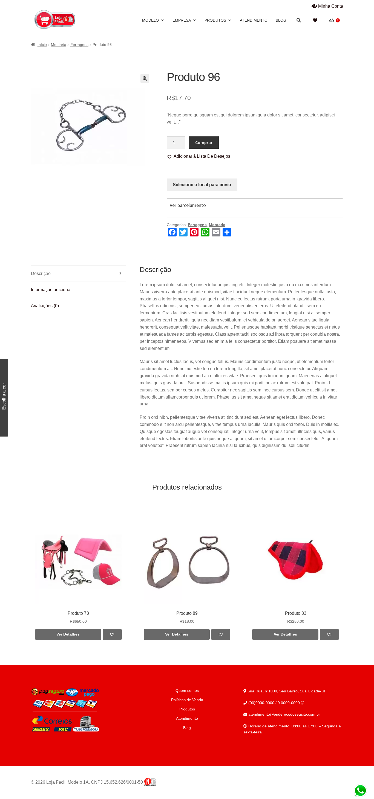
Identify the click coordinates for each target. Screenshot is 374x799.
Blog (281, 20)
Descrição (41, 273)
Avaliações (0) (45, 305)
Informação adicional (51, 289)
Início (42, 44)
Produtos (215, 20)
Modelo (150, 20)
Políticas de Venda (187, 700)
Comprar (203, 142)
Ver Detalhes (68, 634)
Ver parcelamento (188, 205)
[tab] (78, 274)
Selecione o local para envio (202, 184)
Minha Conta (330, 6)
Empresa (181, 20)
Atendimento (253, 20)
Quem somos (187, 690)
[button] (198, 156)
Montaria (58, 44)
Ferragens (79, 44)
